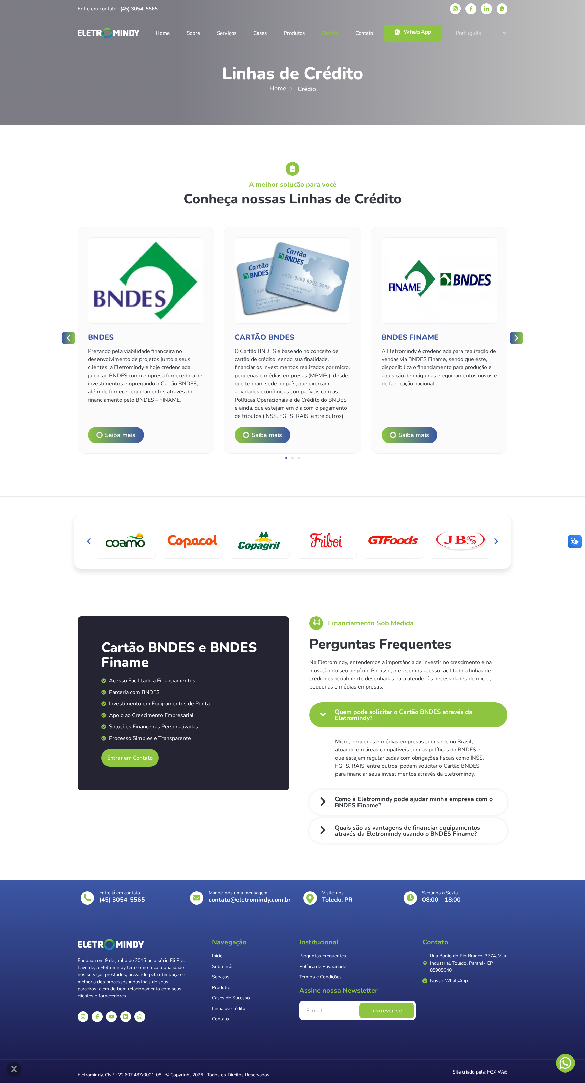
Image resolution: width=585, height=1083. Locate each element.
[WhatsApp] (502, 8)
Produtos (294, 33)
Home (163, 33)
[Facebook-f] (97, 1016)
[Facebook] (470, 8)
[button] (68, 338)
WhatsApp (417, 32)
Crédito (330, 33)
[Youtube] (111, 1016)
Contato (364, 33)
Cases (260, 33)
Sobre (193, 33)
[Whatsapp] (139, 1016)
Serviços (226, 33)
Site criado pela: (480, 1072)
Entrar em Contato (130, 758)
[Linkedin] (486, 8)
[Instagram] (455, 8)
